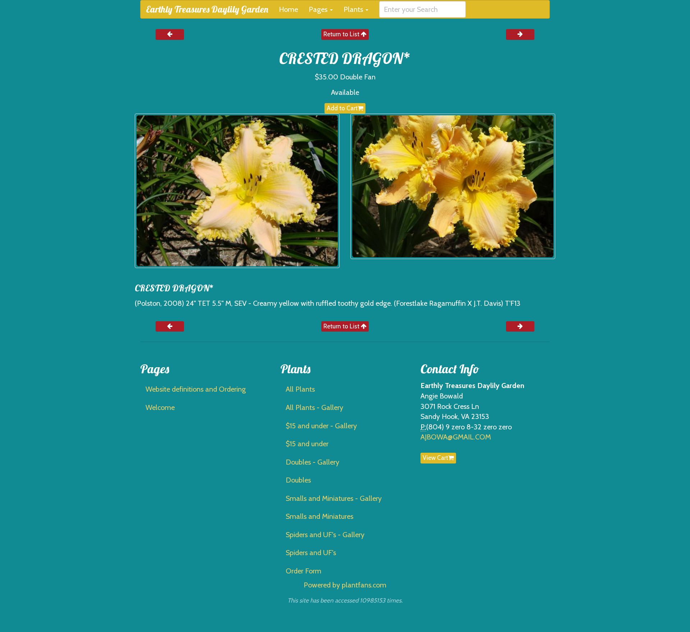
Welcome (160, 407)
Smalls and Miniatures (319, 516)
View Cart (435, 457)
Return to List (342, 34)
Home (288, 9)
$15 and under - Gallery (321, 425)
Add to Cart (342, 108)
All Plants (300, 389)
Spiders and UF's (311, 552)
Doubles (298, 480)
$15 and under (307, 443)
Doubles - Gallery (312, 462)
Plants (354, 9)
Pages (319, 9)
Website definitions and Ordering (196, 389)
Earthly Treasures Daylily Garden (207, 9)
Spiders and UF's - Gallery (325, 534)
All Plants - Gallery (314, 407)
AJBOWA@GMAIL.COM (455, 437)
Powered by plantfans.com (345, 585)
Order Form (303, 571)
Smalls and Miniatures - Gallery (334, 498)
